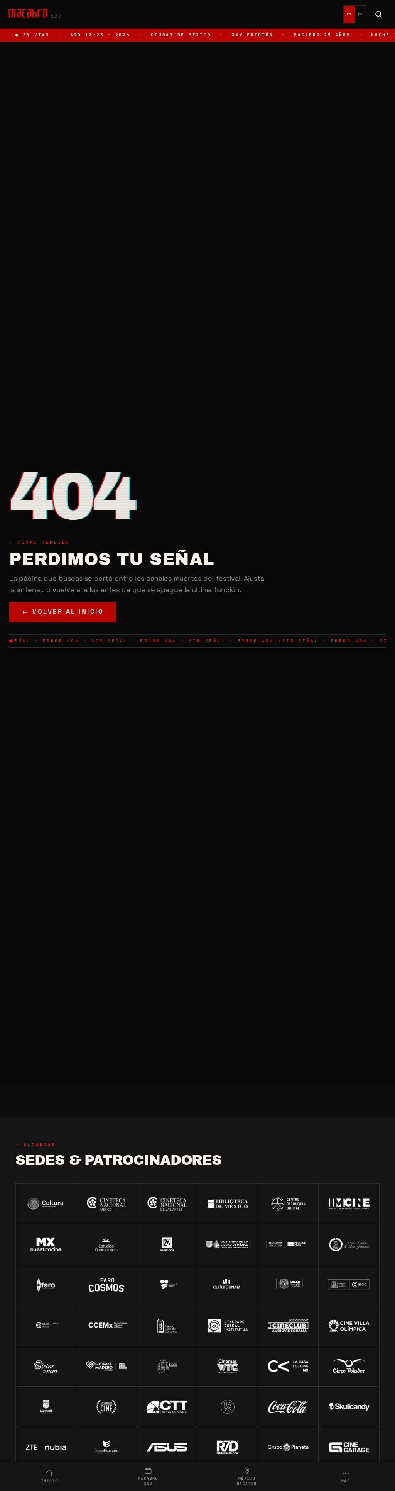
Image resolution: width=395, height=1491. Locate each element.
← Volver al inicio (63, 612)
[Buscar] (378, 14)
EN (360, 14)
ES (349, 14)
